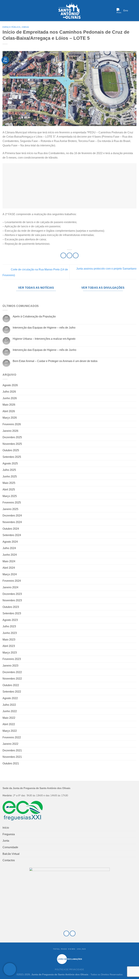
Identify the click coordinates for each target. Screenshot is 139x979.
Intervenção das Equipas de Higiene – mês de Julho (44, 327)
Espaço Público (12, 27)
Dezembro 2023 (12, 594)
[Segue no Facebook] (66, 933)
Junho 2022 (10, 711)
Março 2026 (10, 417)
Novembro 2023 (12, 600)
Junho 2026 (10, 398)
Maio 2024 (9, 561)
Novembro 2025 (12, 443)
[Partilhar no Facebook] (69, 255)
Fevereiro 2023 (12, 659)
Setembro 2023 (12, 613)
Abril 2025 (9, 489)
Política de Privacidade (69, 969)
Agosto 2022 (10, 698)
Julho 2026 (9, 391)
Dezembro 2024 (12, 515)
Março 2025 (10, 496)
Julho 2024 (9, 548)
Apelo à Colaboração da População (34, 316)
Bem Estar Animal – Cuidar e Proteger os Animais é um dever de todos (55, 361)
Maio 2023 (9, 639)
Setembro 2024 (12, 535)
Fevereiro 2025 (12, 502)
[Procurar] (135, 10)
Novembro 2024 (12, 522)
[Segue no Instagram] (72, 933)
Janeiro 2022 (10, 743)
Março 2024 (10, 574)
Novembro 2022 (12, 678)
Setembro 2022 (12, 691)
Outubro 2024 (11, 528)
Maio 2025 (9, 482)
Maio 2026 (9, 404)
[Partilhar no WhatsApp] (63, 255)
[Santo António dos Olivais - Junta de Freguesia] (69, 11)
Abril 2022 (9, 724)
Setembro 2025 (12, 456)
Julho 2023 (9, 626)
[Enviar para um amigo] (75, 255)
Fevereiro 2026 (12, 424)
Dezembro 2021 (12, 750)
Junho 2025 (10, 476)
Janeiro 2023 (10, 665)
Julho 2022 (9, 704)
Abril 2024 (9, 567)
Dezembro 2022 (12, 672)
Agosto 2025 (10, 463)
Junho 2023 (10, 633)
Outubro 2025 (11, 450)
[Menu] (5, 10)
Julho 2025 (9, 469)
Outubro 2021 (11, 763)
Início (6, 827)
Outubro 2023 (11, 607)
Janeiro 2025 (10, 509)
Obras (25, 27)
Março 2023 (10, 652)
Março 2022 (10, 730)
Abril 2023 (9, 646)
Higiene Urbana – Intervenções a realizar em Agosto (44, 338)
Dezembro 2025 (12, 437)
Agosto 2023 (10, 620)
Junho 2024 (10, 554)
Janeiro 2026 (10, 430)
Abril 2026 (9, 411)
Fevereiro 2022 (12, 737)
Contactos (9, 860)
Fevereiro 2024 (12, 580)
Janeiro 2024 (10, 587)
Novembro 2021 (12, 756)
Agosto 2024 (10, 541)
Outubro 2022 (11, 685)
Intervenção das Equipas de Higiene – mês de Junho (44, 349)
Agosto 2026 (10, 385)
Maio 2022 (9, 717)
